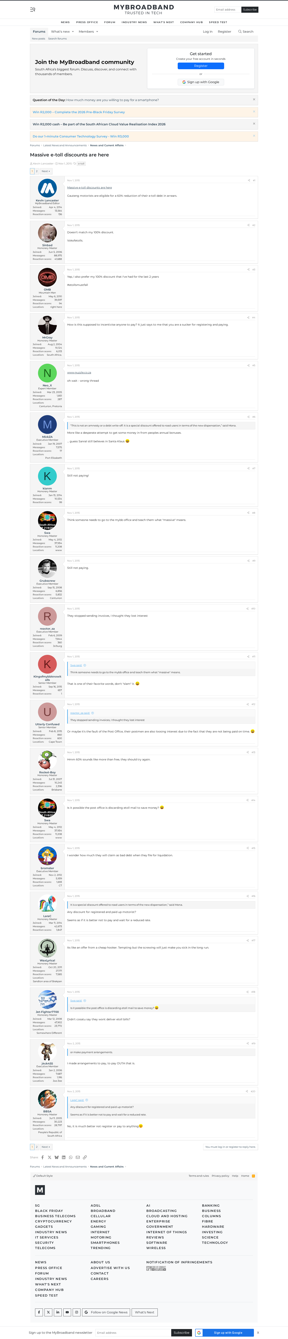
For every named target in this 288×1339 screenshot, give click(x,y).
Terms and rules (199, 1175)
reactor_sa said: (80, 712)
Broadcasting (161, 1211)
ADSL (96, 1205)
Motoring (101, 1237)
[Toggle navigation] (33, 9)
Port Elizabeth (53, 457)
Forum (109, 22)
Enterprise (158, 1221)
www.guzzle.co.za (79, 372)
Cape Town (55, 741)
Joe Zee (57, 1080)
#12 (253, 704)
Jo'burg (57, 645)
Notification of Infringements (179, 1262)
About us (100, 1262)
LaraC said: (77, 1100)
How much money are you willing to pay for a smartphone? (112, 100)
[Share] (249, 180)
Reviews (155, 1237)
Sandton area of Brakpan (47, 981)
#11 (253, 656)
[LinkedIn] (58, 1312)
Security (44, 1243)
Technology (215, 1243)
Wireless (156, 1248)
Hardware (213, 1227)
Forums (39, 31)
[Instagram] (77, 1312)
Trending (101, 1248)
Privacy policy (220, 1175)
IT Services (47, 1237)
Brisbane (57, 789)
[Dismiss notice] (253, 100)
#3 (253, 269)
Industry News (134, 22)
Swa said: (76, 665)
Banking (211, 1205)
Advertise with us (110, 1268)
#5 (253, 365)
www (58, 550)
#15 (253, 848)
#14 (253, 800)
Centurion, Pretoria (50, 406)
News (65, 22)
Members (86, 31)
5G (37, 1205)
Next (45, 171)
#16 (253, 896)
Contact (100, 1273)
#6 (253, 416)
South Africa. (54, 354)
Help (235, 1175)
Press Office (87, 22)
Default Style (44, 1175)
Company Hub (191, 22)
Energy (98, 1221)
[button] (73, 32)
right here (56, 306)
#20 (253, 1091)
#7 (253, 468)
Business (211, 1211)
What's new (60, 31)
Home (245, 1175)
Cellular (101, 1216)
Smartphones (105, 1243)
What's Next (163, 22)
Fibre (207, 1221)
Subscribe (250, 9)
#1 (254, 180)
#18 (253, 991)
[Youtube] (67, 1312)
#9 (253, 560)
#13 (253, 752)
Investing (212, 1232)
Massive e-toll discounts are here (89, 187)
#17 (253, 940)
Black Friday (49, 1211)
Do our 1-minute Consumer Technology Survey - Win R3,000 (81, 136)
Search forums (57, 38)
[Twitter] (48, 1312)
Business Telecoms (55, 1216)
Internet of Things (166, 1232)
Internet (100, 1232)
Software (157, 1243)
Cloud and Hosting (166, 1216)
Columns (211, 1216)
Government (159, 1227)
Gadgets (44, 1227)
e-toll (81, 163)
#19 (253, 1043)
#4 (253, 317)
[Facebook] (39, 1312)
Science (210, 1237)
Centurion (56, 598)
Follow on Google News (109, 1312)
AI (148, 1205)
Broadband (103, 1211)
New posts (38, 38)
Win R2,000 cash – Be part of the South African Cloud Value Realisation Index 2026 (99, 124)
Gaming (98, 1227)
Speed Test (218, 22)
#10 (253, 608)
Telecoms (45, 1248)
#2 (253, 225)
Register (200, 66)
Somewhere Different (49, 1032)
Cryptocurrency (53, 1221)
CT (60, 885)
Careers (100, 1279)
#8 (253, 512)
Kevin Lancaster (43, 163)
